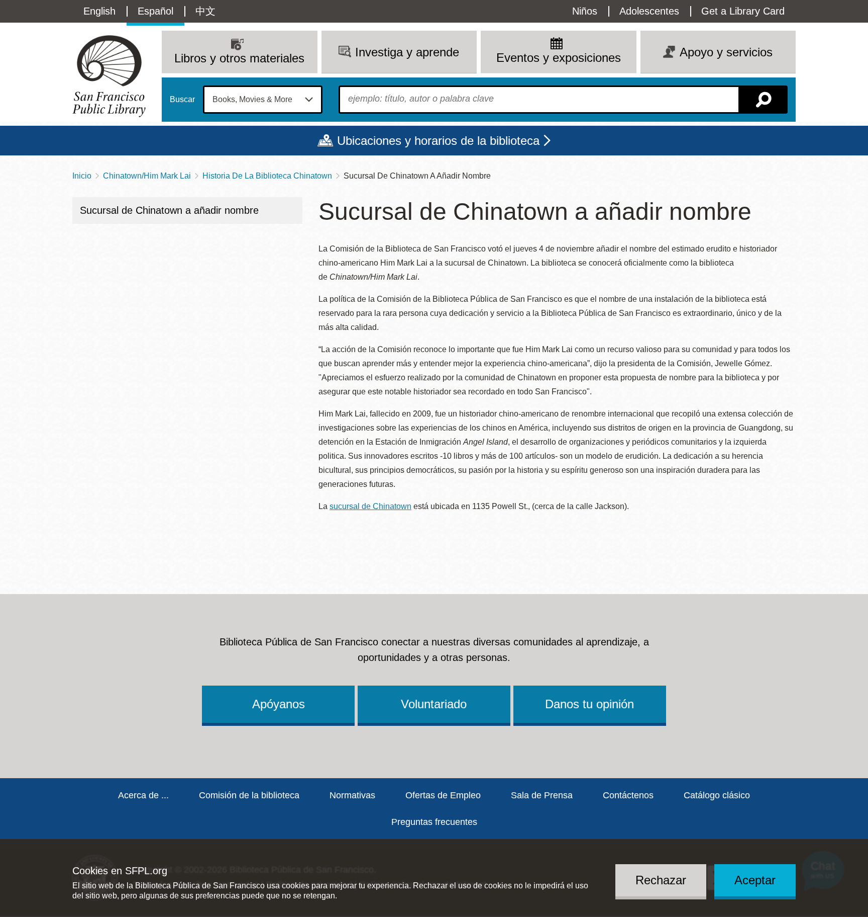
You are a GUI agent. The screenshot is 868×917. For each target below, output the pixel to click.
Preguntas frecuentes (434, 822)
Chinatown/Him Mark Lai (147, 176)
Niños (584, 11)
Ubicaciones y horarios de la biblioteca (438, 140)
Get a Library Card (743, 11)
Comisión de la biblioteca (249, 795)
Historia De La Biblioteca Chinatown (267, 176)
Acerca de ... (143, 795)
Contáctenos (628, 795)
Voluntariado (434, 704)
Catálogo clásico (717, 795)
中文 (205, 11)
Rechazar (660, 880)
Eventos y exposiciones (558, 57)
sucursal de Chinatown (370, 506)
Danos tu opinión (589, 704)
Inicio (81, 176)
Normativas (352, 795)
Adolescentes (649, 11)
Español (155, 11)
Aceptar (755, 880)
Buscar (182, 100)
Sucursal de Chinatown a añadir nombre (169, 210)
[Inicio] (109, 76)
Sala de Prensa (542, 795)
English (99, 11)
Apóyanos (278, 704)
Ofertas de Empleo (443, 795)
